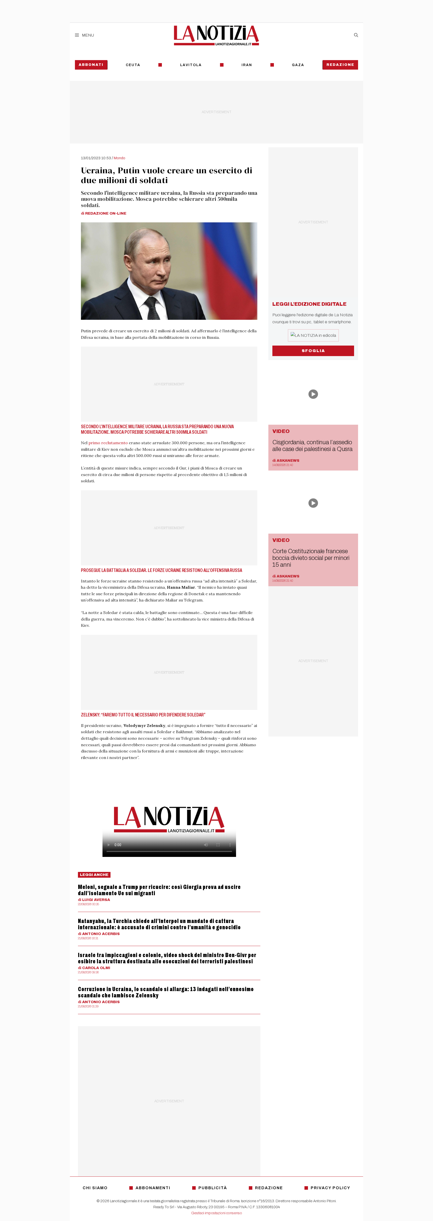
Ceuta (133, 65)
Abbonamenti (153, 1188)
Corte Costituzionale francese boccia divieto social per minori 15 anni (311, 558)
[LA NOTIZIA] (216, 35)
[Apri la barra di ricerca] (356, 35)
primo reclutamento (108, 442)
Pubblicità (212, 1188)
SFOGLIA (313, 351)
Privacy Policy (330, 1188)
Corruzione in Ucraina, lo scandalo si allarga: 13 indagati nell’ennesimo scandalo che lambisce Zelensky (166, 992)
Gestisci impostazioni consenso (216, 1213)
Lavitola (191, 65)
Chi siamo (95, 1188)
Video (281, 431)
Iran (247, 65)
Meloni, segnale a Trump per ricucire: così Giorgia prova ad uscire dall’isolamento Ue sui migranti (159, 890)
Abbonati (91, 65)
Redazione (340, 65)
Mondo (119, 158)
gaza (298, 65)
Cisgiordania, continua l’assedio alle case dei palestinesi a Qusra (312, 445)
